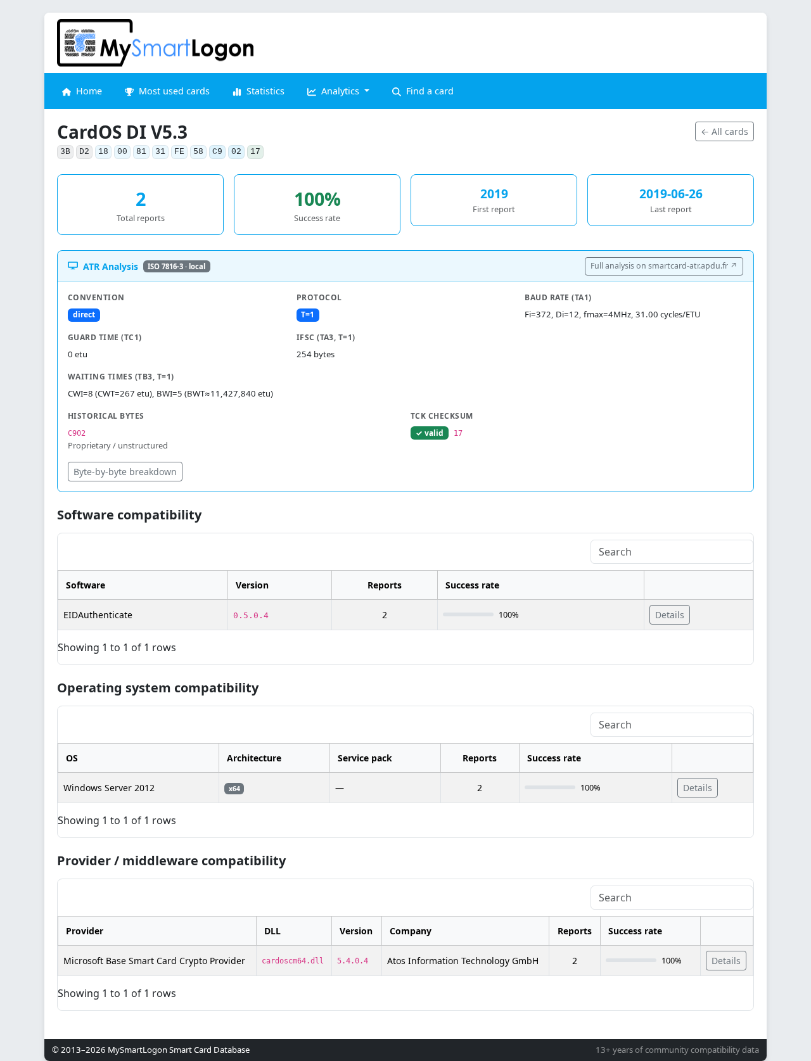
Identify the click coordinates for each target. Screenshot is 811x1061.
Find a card (429, 91)
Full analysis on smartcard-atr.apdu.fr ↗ (664, 265)
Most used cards (173, 91)
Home (87, 91)
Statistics (264, 91)
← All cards (724, 131)
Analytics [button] (340, 91)
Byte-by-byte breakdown (125, 472)
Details (669, 615)
